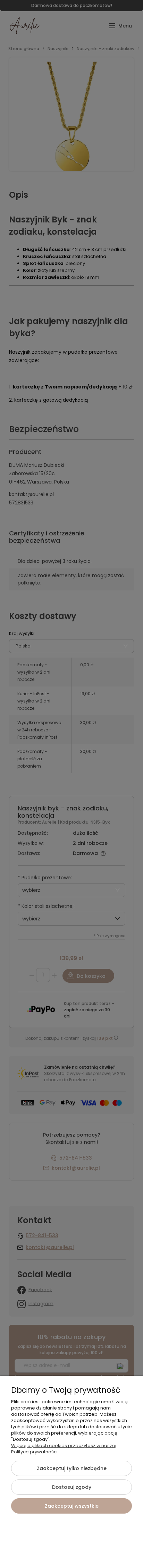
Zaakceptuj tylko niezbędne (72, 1468)
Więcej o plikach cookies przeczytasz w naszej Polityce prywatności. (63, 1448)
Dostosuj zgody (71, 1487)
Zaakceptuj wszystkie (72, 1505)
